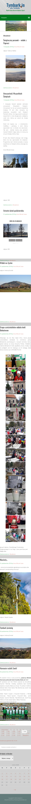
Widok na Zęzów (6, 263)
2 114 (2, 735)
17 (6, 779)
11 (11, 776)
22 (29, 779)
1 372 (18, 733)
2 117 (18, 735)
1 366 (13, 731)
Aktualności (16, 88)
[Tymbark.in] (15, 7)
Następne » (26, 735)
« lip (15, 789)
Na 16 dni (14, 740)
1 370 (8, 733)
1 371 (13, 733)
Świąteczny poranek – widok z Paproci (15, 42)
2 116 (13, 735)
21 (24, 779)
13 (20, 776)
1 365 (8, 731)
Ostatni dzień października (13, 210)
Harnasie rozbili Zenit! (8, 668)
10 (6, 776)
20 (20, 779)
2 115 (8, 735)
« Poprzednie (4, 730)
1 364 (2, 731)
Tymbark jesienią (6, 627)
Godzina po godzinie (5, 740)
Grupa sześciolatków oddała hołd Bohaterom (12, 329)
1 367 (18, 731)
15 (29, 776)
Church (6, 800)
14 (24, 776)
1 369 (2, 733)
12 (15, 776)
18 (11, 779)
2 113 (27, 733)
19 (15, 779)
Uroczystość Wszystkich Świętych (12, 95)
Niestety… (4, 559)
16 (2, 779)
